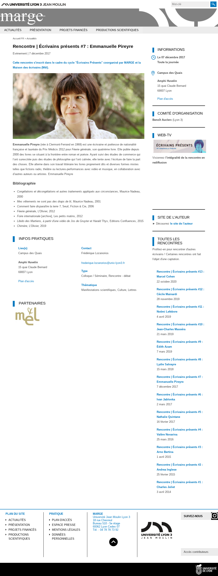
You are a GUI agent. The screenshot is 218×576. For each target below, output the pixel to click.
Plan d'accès (26, 281)
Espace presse (64, 524)
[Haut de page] (113, 541)
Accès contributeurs (196, 551)
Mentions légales (66, 529)
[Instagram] (214, 516)
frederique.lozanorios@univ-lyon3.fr (103, 263)
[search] (190, 4)
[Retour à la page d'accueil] (23, 18)
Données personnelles (63, 536)
